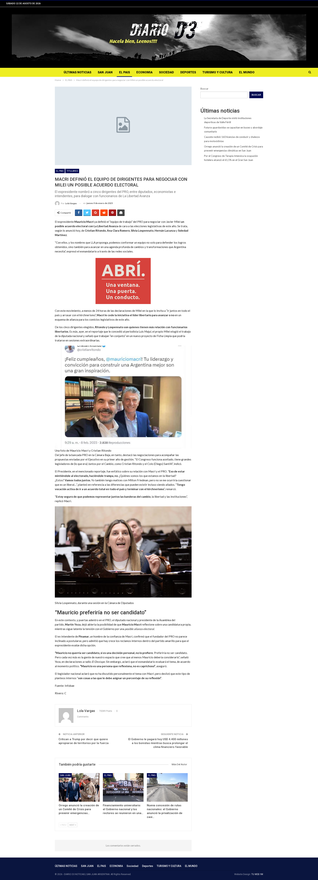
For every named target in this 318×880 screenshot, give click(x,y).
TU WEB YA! (257, 874)
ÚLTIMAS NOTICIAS (77, 72)
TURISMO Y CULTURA (217, 72)
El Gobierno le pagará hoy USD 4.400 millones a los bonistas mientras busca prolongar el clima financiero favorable (158, 743)
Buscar (204, 88)
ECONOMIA (144, 72)
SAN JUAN (105, 72)
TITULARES (72, 171)
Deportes (188, 72)
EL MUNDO (247, 72)
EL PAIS (124, 72)
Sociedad (166, 72)
